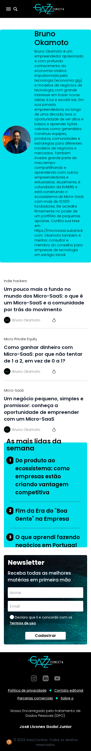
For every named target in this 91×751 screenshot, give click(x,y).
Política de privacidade (27, 690)
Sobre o (67, 698)
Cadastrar (45, 635)
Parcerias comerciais (35, 698)
